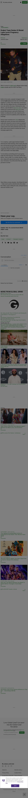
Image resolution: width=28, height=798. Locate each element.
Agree (15, 785)
